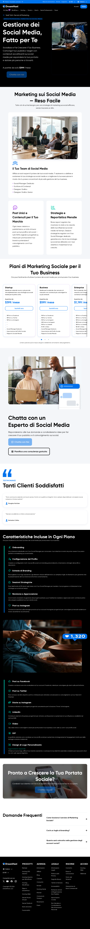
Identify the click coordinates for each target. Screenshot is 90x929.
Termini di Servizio (57, 883)
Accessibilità (55, 886)
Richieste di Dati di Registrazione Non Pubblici (56, 892)
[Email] (38, 10)
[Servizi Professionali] (53, 10)
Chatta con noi (16, 74)
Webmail (83, 873)
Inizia (84, 6)
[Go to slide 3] (48, 339)
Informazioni (41, 868)
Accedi (76, 6)
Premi (38, 905)
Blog (38, 875)
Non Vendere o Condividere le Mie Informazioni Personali (57, 906)
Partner (39, 892)
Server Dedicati (27, 903)
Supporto (64, 1)
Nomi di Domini (27, 907)
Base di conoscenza (49, 1)
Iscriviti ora (19, 308)
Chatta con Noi (21, 442)
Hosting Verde (41, 889)
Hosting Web (26, 894)
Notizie (58, 1)
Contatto (69, 868)
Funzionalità (26, 910)
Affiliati (39, 871)
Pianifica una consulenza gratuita (30, 451)
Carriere (39, 878)
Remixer (24, 868)
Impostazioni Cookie (57, 899)
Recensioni (40, 902)
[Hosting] (26, 10)
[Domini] (33, 10)
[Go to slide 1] (41, 339)
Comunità (40, 882)
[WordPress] (19, 10)
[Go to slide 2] (45, 339)
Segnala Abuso (56, 879)
